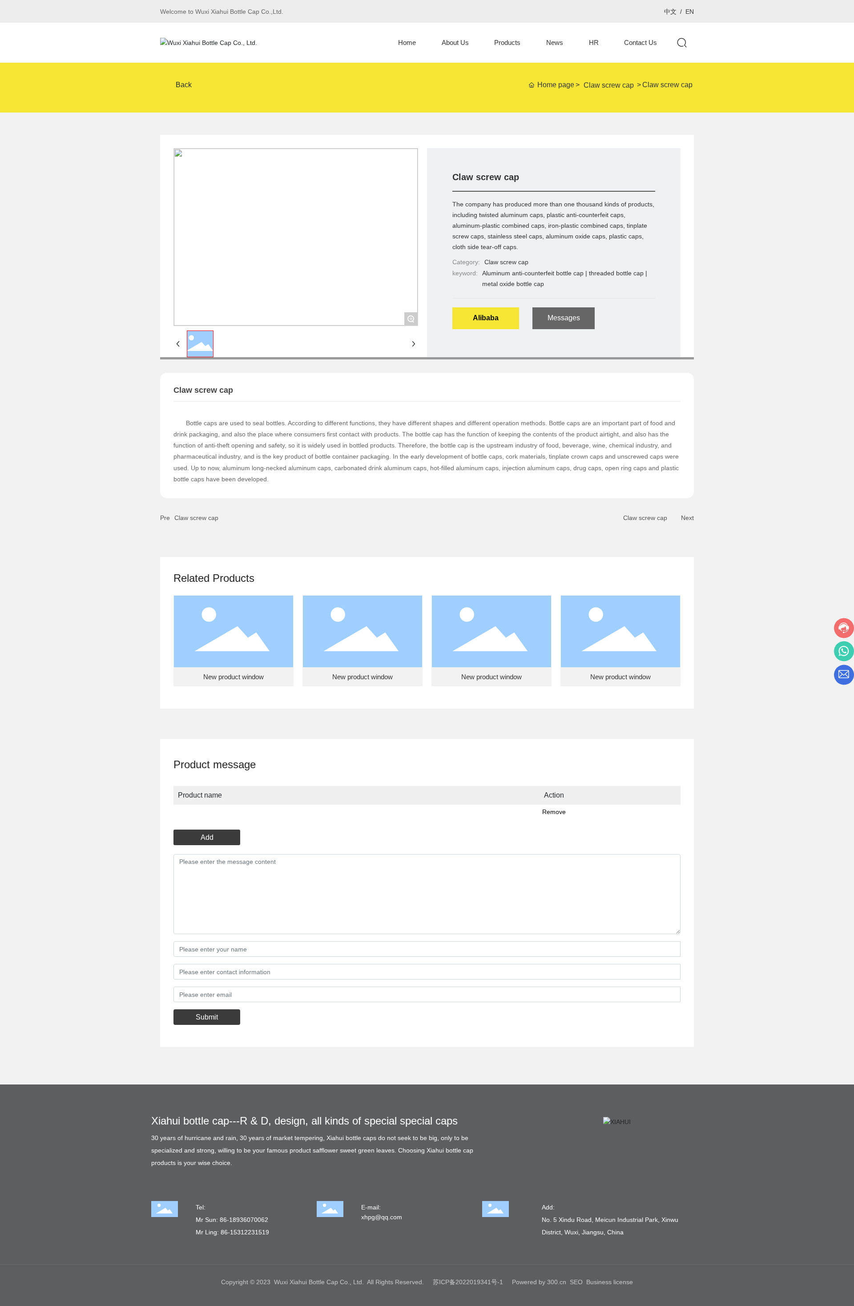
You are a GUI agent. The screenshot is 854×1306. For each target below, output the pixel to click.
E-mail (620, 11)
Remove (554, 811)
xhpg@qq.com (381, 1217)
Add (207, 837)
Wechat (651, 11)
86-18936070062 (244, 1219)
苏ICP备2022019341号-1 (468, 1282)
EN (689, 11)
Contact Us (636, 11)
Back (184, 85)
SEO (576, 1282)
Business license (609, 1282)
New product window (233, 677)
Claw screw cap (609, 85)
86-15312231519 (245, 1232)
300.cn (556, 1282)
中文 (670, 11)
